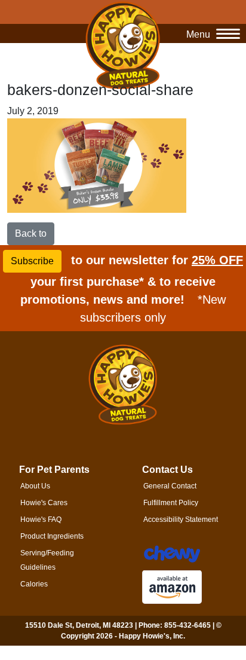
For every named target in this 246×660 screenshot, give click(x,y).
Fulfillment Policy (170, 503)
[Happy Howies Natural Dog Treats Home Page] (123, 45)
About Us (35, 486)
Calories (34, 584)
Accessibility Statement (180, 519)
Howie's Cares (43, 503)
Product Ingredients (52, 536)
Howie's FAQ (40, 519)
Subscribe (32, 261)
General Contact (169, 486)
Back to (31, 233)
